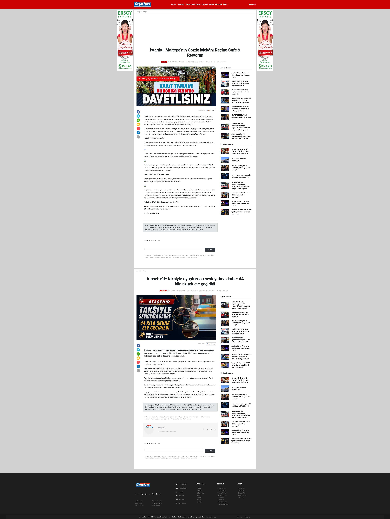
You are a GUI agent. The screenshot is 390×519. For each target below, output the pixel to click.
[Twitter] (139, 494)
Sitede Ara (241, 488)
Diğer (225, 4)
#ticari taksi (178, 417)
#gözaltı (166, 419)
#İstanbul (155, 417)
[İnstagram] (143, 494)
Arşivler (181, 495)
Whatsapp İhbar (157, 503)
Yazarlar (181, 492)
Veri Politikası (139, 505)
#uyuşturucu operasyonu (191, 417)
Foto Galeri (182, 484)
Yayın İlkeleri (139, 503)
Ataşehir (155, 362)
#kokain (146, 419)
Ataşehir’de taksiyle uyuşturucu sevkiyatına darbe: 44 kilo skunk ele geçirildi (241, 136)
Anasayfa (138, 11)
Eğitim (173, 4)
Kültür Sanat (190, 4)
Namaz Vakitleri (222, 493)
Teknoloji (180, 4)
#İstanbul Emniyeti (157, 419)
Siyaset (205, 4)
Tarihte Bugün (222, 495)
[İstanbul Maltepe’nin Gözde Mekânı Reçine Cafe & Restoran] (176, 86)
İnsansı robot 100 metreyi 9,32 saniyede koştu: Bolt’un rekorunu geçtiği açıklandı (241, 100)
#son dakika (187, 419)
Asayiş (145, 11)
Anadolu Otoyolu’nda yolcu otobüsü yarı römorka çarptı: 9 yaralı (240, 75)
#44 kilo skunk (205, 417)
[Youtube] (146, 494)
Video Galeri (183, 488)
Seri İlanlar (221, 500)
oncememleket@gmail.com (167, 431)
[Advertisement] (195, 30)
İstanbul (147, 368)
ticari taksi (192, 362)
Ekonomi (218, 4)
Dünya (211, 4)
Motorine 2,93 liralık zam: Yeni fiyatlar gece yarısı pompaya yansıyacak (241, 212)
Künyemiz (182, 499)
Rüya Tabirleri (242, 495)
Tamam (248, 517)
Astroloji (240, 497)
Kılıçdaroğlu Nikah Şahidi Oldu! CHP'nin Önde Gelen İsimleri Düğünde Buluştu (239, 151)
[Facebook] (136, 494)
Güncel (145, 271)
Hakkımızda (138, 501)
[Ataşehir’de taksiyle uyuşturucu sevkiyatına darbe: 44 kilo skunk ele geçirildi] (176, 317)
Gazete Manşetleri (223, 504)
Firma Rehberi (222, 502)
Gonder (210, 249)
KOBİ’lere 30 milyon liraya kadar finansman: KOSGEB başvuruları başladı (240, 83)
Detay (240, 517)
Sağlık (198, 4)
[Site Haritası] (157, 494)
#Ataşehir (147, 417)
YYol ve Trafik (222, 491)
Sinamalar (221, 497)
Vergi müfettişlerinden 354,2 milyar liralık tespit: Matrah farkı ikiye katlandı (240, 109)
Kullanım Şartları (157, 501)
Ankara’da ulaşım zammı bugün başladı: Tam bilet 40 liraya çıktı (240, 92)
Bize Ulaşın (182, 503)
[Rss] (153, 494)
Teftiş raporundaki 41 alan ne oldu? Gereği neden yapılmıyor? (240, 195)
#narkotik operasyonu (166, 417)
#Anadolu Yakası (176, 419)
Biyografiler (242, 493)
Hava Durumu (222, 488)
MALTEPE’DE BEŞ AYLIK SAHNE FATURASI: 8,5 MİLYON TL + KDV (241, 117)
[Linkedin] (150, 494)
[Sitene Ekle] (161, 494)
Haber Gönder (156, 505)
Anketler (241, 491)
